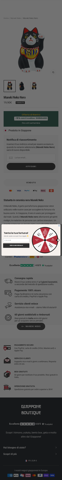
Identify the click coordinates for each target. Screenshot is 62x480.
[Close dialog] (59, 225)
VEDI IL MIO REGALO (16, 245)
